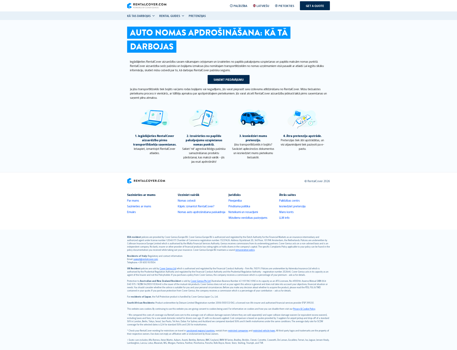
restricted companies (238, 330)
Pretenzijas (197, 16)
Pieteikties (286, 6)
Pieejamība (235, 200)
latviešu (263, 6)
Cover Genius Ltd (168, 268)
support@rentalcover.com (145, 259)
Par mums (133, 200)
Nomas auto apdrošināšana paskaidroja (201, 212)
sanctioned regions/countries (200, 330)
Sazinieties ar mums (139, 206)
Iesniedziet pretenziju (292, 206)
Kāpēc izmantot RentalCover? (196, 206)
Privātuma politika (239, 206)
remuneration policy (245, 249)
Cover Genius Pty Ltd (201, 280)
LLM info (284, 217)
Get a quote (315, 6)
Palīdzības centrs (289, 200)
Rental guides (169, 16)
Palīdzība (240, 6)
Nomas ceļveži (186, 200)
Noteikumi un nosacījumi (243, 212)
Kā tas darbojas (139, 16)
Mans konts (286, 212)
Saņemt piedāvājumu (229, 79)
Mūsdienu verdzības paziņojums (247, 217)
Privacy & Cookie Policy (304, 308)
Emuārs (131, 212)
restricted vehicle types (264, 330)
